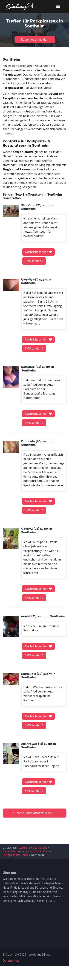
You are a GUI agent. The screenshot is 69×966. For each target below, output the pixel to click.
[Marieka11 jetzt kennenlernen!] (11, 679)
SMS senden (33, 261)
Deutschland (40, 847)
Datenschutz (11, 960)
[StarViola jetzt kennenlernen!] (11, 211)
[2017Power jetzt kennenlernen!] (11, 754)
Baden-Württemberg (15, 851)
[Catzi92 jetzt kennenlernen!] (11, 539)
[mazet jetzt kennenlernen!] (11, 626)
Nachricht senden (37, 252)
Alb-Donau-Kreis (39, 851)
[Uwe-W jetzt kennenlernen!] (11, 285)
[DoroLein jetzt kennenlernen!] (11, 447)
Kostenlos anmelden (34, 39)
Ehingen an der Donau (15, 855)
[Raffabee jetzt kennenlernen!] (11, 377)
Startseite (24, 847)
